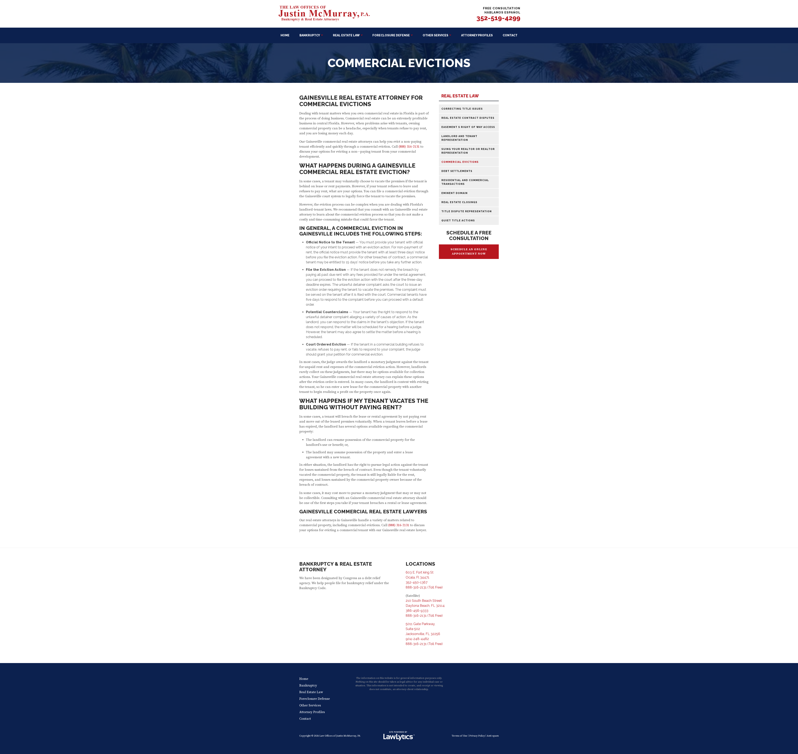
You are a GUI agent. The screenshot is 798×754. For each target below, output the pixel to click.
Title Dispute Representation (466, 211)
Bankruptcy (309, 35)
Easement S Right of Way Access (468, 127)
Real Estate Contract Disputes (467, 117)
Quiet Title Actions (458, 220)
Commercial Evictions (460, 162)
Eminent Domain (454, 193)
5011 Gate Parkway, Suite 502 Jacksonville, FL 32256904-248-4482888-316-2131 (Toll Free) (424, 634)
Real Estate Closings (459, 202)
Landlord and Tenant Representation (459, 138)
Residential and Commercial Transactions (465, 182)
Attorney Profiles (477, 35)
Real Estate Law (346, 35)
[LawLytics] (399, 736)
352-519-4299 (498, 18)
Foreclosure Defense (391, 35)
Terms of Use (459, 735)
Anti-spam (493, 735)
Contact (510, 35)
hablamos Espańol (502, 12)
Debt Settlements (456, 171)
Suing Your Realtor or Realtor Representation (468, 151)
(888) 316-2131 (409, 147)
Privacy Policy (477, 735)
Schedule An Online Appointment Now (469, 252)
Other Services (435, 35)
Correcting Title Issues (462, 108)
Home (285, 35)
